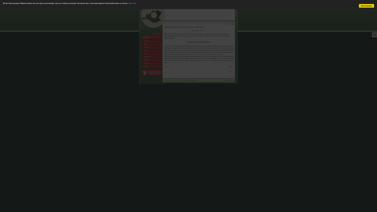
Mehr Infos (132, 3)
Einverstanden (366, 6)
